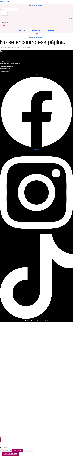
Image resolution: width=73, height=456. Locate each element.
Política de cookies (5, 71)
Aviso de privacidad (5, 68)
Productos (36, 30)
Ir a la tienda (17, 450)
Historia (22, 30)
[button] (36, 34)
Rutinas (51, 30)
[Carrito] (3, 26)
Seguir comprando (10, 454)
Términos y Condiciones (6, 66)
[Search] (4, 13)
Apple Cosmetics (5, 1)
